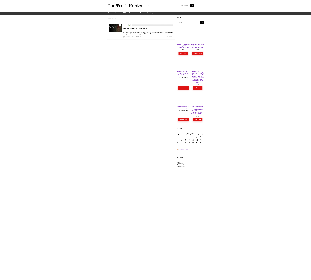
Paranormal (144, 13)
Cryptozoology (133, 13)
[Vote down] (127, 25)
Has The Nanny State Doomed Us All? (136, 28)
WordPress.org (181, 166)
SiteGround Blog (183, 149)
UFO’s (125, 13)
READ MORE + (169, 37)
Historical (118, 13)
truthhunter (127, 36)
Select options (198, 53)
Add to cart (183, 53)
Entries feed (180, 163)
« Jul (178, 145)
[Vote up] (129, 25)
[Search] (192, 5)
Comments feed (181, 165)
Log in (178, 162)
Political (110, 13)
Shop (151, 13)
